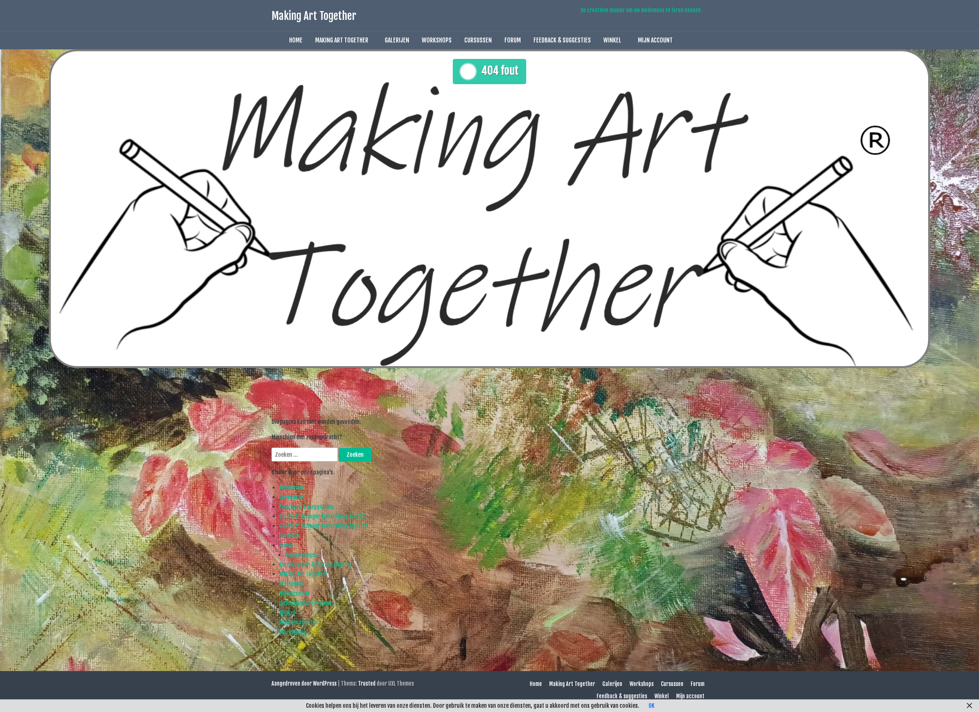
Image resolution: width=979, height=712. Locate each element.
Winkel (612, 40)
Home (295, 40)
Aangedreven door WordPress (304, 683)
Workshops (437, 40)
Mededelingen (301, 555)
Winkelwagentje (298, 622)
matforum (291, 584)
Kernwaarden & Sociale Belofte (315, 564)
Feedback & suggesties (562, 40)
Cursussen (478, 40)
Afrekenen (291, 487)
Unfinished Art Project (305, 603)
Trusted (367, 683)
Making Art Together (314, 16)
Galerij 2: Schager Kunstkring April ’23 (323, 526)
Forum (512, 40)
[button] (688, 40)
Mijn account (655, 40)
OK (651, 705)
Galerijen (397, 40)
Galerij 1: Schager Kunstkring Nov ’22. (322, 516)
